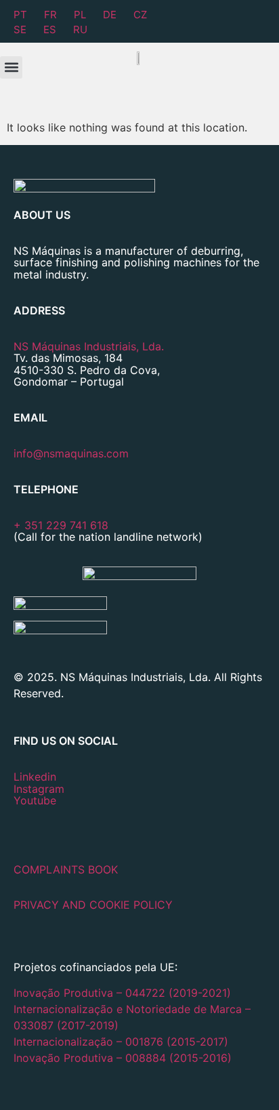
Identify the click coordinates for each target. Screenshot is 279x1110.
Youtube (35, 800)
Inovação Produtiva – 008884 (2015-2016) (123, 1058)
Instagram (39, 789)
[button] (11, 67)
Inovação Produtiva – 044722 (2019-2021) (124, 993)
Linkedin (35, 776)
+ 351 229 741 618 (61, 525)
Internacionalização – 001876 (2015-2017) (121, 1041)
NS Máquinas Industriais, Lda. (89, 346)
